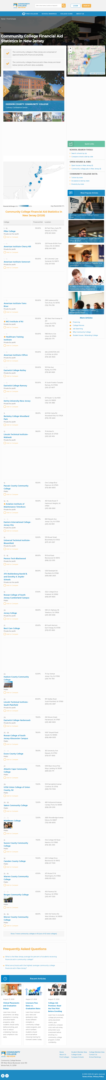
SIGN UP (86, 6)
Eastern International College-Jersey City (17, 524)
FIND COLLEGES (32, 14)
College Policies (78, 325)
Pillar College (10, 231)
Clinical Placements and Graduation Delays (11, 1006)
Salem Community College (16, 805)
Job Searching (78, 328)
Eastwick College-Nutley (15, 370)
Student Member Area (79, 1052)
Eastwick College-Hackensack (17, 720)
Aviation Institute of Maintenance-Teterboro (14, 505)
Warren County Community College (16, 878)
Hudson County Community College (27, 104)
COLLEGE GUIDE (66, 14)
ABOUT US (80, 14)
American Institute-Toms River (15, 305)
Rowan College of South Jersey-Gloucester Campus (16, 737)
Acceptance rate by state (80, 181)
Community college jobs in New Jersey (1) (86, 169)
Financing (76, 322)
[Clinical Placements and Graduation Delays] (11, 990)
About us (63, 1054)
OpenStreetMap (100, 74)
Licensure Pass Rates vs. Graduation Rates (33, 1006)
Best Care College (12, 628)
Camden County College (15, 861)
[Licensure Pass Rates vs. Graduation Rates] (34, 990)
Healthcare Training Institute (13, 338)
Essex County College (13, 753)
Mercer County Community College (16, 918)
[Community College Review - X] (3, 1076)
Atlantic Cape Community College (15, 770)
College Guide (76, 1054)
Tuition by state (77, 177)
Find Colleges (64, 1057)
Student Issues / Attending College (85, 335)
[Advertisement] (33, 284)
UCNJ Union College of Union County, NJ (17, 789)
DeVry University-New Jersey (17, 401)
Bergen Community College (16, 894)
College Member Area (96, 1052)
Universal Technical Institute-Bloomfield (17, 542)
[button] (87, 63)
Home (62, 1052)
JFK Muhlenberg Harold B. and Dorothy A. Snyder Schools (15, 577)
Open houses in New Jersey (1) (82, 165)
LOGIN (75, 6)
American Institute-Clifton (16, 355)
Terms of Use (87, 1076)
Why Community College (82, 332)
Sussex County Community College (16, 844)
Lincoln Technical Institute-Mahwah (16, 436)
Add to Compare (12, 237)
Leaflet (92, 74)
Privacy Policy (98, 1076)
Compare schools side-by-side (82, 157)
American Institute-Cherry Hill (17, 246)
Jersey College (10, 613)
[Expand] (70, 56)
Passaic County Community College (16, 487)
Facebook (7, 1076)
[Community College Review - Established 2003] (21, 5)
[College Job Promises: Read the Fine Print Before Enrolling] (56, 990)
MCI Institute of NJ (14, 321)
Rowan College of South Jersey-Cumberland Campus (16, 596)
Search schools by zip (79, 153)
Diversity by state (77, 184)
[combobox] (47, 6)
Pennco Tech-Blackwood (15, 558)
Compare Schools (77, 1057)
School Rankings (95, 1057)
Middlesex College (12, 820)
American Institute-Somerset (17, 262)
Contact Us (93, 1054)
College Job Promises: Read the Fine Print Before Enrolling (55, 1007)
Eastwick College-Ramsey (15, 385)
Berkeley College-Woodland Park (16, 418)
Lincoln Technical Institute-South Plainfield (16, 704)
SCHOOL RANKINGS (49, 14)
